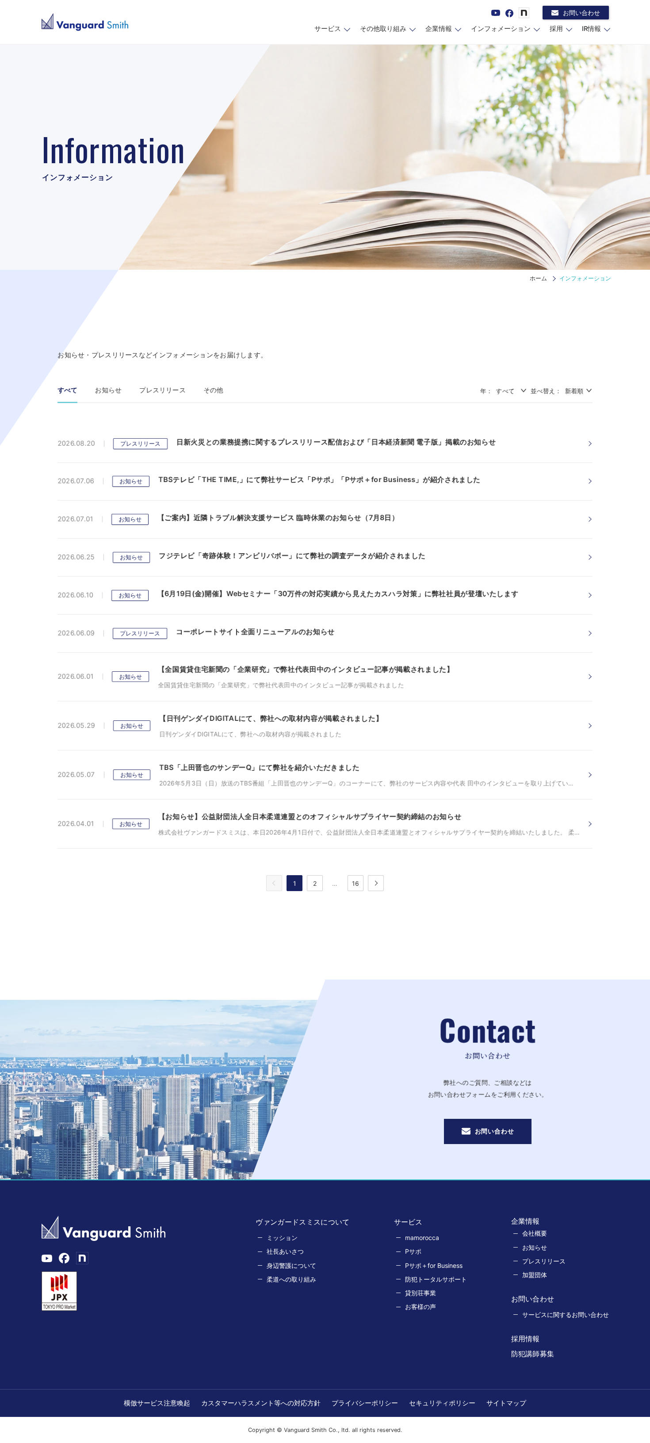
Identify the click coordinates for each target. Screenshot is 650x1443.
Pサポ (413, 1251)
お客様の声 (420, 1306)
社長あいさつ (285, 1251)
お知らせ (108, 390)
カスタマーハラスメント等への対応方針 (261, 1403)
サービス (327, 29)
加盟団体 (534, 1274)
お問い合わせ (581, 12)
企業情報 (438, 29)
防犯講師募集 (532, 1353)
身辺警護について (291, 1265)
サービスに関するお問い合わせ (565, 1314)
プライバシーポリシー (365, 1403)
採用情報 (525, 1338)
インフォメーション (501, 29)
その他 (213, 390)
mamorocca (422, 1237)
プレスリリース (162, 390)
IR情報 (591, 29)
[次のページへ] (376, 883)
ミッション (282, 1237)
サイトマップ (506, 1403)
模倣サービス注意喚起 (157, 1403)
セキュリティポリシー (442, 1403)
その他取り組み (383, 29)
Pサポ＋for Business (434, 1265)
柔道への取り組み (291, 1279)
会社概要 (534, 1233)
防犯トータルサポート (436, 1279)
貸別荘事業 (420, 1293)
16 (355, 883)
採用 (556, 29)
